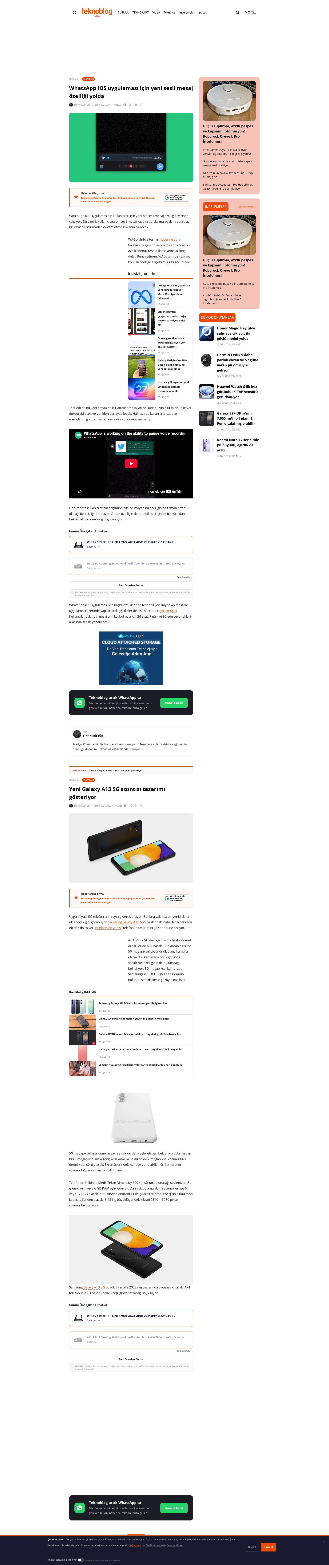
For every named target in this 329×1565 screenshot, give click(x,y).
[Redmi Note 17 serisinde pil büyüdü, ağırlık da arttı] (206, 445)
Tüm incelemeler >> (246, 206)
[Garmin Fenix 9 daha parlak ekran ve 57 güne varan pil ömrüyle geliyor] (206, 360)
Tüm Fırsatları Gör (129, 585)
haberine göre (170, 239)
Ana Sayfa (73, 79)
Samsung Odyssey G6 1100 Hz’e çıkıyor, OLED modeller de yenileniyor (228, 186)
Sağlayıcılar (136, 1545)
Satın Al (92, 546)
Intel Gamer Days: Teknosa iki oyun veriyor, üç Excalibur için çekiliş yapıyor (228, 151)
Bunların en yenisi (108, 928)
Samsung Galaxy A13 (123, 922)
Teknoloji (88, 78)
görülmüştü (168, 610)
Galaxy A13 (91, 1287)
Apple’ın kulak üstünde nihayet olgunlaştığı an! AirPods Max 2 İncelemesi (222, 299)
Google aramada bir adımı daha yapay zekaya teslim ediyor (227, 163)
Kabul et (268, 1547)
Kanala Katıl (174, 703)
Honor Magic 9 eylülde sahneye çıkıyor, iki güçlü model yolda (236, 333)
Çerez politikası (175, 1545)
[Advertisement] (131, 1402)
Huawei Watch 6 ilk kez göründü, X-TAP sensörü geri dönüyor (237, 391)
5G (103, 1287)
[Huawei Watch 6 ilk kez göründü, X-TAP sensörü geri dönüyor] (206, 391)
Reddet (252, 1547)
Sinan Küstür (82, 104)
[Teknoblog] (97, 12)
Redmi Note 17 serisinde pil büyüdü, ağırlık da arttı (238, 445)
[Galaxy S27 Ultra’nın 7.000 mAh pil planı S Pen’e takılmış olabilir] (206, 418)
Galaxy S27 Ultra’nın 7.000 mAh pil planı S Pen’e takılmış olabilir (236, 418)
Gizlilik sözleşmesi (155, 1545)
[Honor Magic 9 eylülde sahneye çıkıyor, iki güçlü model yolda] (206, 333)
